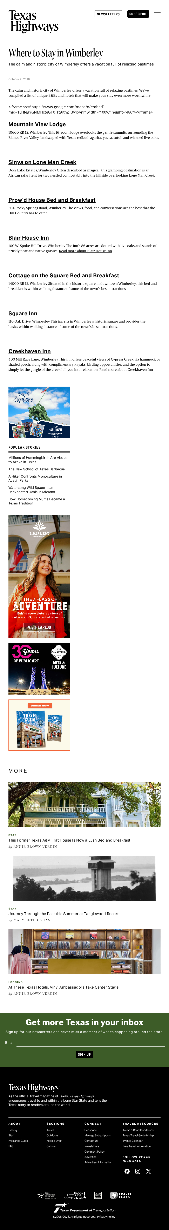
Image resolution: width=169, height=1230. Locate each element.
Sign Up (84, 1054)
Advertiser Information (98, 1162)
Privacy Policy (106, 1217)
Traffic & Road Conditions (138, 1130)
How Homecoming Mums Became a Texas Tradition (36, 501)
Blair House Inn (28, 237)
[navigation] (157, 14)
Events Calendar (133, 1141)
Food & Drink (54, 1141)
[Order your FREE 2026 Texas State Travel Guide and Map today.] (39, 749)
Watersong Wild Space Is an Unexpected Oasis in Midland (31, 490)
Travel (50, 1130)
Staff (11, 1135)
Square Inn (23, 313)
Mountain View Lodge (37, 124)
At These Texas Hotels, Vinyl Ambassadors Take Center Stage (63, 987)
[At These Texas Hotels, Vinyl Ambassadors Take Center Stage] (84, 972)
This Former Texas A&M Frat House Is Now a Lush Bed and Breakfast (69, 840)
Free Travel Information (137, 1146)
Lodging (15, 982)
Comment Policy (94, 1151)
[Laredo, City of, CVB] (39, 636)
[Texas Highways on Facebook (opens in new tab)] (127, 1171)
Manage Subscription (97, 1135)
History (13, 1130)
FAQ (10, 1146)
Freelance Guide (18, 1141)
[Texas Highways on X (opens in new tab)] (148, 1171)
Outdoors (53, 1135)
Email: (10, 1043)
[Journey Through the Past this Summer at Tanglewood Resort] (84, 899)
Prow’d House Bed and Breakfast (52, 199)
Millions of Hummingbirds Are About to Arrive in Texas (37, 460)
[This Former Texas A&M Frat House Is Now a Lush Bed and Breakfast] (84, 825)
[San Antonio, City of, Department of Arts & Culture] (39, 693)
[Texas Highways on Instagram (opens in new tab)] (137, 1171)
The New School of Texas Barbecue (36, 469)
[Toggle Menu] (157, 14)
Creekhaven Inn (29, 351)
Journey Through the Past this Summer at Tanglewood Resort (63, 913)
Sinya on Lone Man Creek (42, 162)
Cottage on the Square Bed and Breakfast (63, 275)
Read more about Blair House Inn (85, 251)
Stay (12, 835)
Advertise (90, 1157)
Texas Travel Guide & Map (138, 1135)
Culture (51, 1146)
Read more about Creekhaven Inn (126, 370)
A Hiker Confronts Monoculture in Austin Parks (35, 478)
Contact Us (91, 1141)
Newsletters (108, 14)
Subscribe (138, 14)
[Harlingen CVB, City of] (39, 436)
